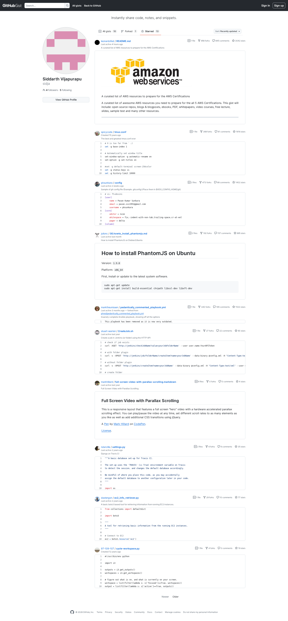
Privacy (108, 612)
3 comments (226, 548)
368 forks (207, 131)
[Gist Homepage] (12, 5)
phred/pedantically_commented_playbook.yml (122, 313)
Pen (106, 424)
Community (139, 612)
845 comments (222, 40)
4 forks (211, 548)
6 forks (211, 446)
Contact (158, 612)
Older (175, 596)
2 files (193, 182)
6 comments (226, 446)
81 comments (223, 131)
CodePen (139, 424)
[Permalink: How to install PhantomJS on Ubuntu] (99, 253)
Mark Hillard (121, 424)
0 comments (227, 381)
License (106, 430)
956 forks (205, 40)
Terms (99, 612)
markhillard (107, 381)
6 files (201, 381)
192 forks (207, 233)
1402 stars (240, 182)
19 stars (241, 548)
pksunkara (106, 182)
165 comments (223, 307)
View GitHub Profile (66, 99)
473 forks (206, 182)
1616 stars (240, 131)
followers (52, 90)
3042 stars (240, 40)
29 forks (210, 497)
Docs (149, 612)
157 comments (224, 233)
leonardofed (107, 41)
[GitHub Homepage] (72, 612)
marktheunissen (109, 307)
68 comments (223, 182)
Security (119, 612)
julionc (104, 233)
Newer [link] (165, 596)
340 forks (205, 307)
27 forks (210, 330)
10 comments (225, 497)
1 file (192, 40)
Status (128, 612)
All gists (77, 5)
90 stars (241, 330)
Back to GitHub (92, 5)
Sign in (265, 5)
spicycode (106, 132)
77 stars (241, 497)
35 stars (241, 446)
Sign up (279, 5)
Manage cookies (172, 612)
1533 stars (240, 307)
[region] (170, 87)
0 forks (212, 381)
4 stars (241, 381)
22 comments (225, 330)
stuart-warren (108, 331)
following (66, 90)
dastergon (106, 497)
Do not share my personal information (200, 612)
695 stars (240, 233)
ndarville (105, 447)
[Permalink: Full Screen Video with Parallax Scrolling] (99, 400)
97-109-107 (107, 548)
